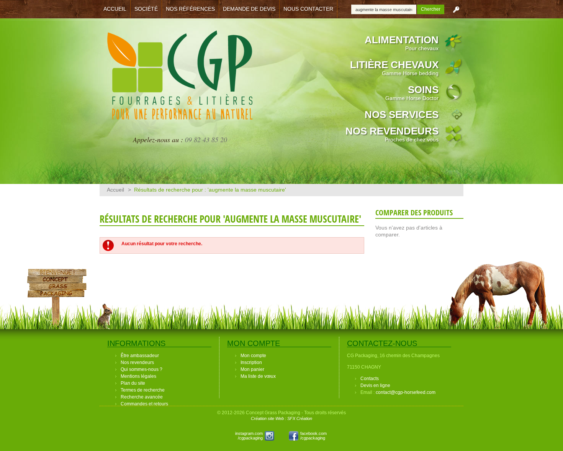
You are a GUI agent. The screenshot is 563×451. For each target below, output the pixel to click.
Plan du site (133, 383)
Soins (412, 92)
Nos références (190, 9)
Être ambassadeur (140, 355)
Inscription (251, 362)
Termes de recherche (143, 390)
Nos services (402, 114)
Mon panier (252, 369)
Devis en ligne (375, 385)
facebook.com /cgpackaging (313, 435)
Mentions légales (138, 376)
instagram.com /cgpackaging (249, 435)
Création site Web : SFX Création (281, 418)
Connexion (456, 9)
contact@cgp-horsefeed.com (405, 392)
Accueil (114, 9)
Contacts (369, 378)
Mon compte (253, 355)
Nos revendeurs (392, 134)
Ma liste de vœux (258, 376)
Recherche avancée (142, 397)
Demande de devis (249, 9)
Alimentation (402, 42)
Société (146, 9)
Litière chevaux (394, 67)
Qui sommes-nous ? (141, 369)
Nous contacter (308, 9)
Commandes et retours (144, 404)
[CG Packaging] (180, 79)
